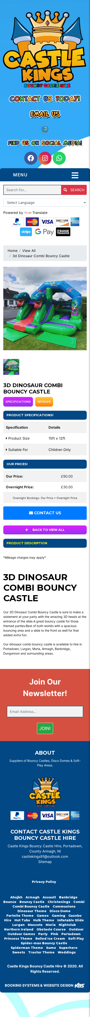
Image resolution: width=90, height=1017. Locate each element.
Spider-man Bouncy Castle (44, 943)
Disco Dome (60, 911)
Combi (79, 902)
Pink (54, 934)
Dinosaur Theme (32, 911)
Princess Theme (18, 939)
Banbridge (68, 897)
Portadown (71, 934)
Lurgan (18, 925)
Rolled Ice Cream (50, 939)
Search (77, 190)
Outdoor (76, 929)
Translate (39, 212)
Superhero (68, 948)
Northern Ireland (18, 929)
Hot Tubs (22, 920)
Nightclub (67, 925)
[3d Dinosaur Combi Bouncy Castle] (45, 308)
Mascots (35, 925)
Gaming (58, 916)
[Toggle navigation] (75, 175)
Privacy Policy (44, 882)
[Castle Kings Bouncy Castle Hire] (45, 51)
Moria (51, 925)
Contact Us (47, 513)
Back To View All (48, 530)
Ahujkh (16, 897)
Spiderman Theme (27, 948)
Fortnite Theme (20, 916)
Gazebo (74, 916)
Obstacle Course (51, 929)
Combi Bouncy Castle (31, 906)
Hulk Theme (43, 920)
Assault (49, 897)
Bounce (9, 902)
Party (43, 934)
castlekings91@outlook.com (45, 856)
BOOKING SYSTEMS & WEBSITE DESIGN (39, 985)
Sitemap (45, 861)
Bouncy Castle (32, 902)
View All (29, 250)
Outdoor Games (21, 934)
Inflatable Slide (70, 920)
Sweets (18, 952)
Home (12, 250)
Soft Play (76, 939)
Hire (7, 920)
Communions (64, 906)
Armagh (33, 897)
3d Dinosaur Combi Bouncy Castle (40, 256)
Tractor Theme (41, 952)
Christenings (59, 902)
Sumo (51, 948)
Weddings (67, 952)
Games (43, 916)
